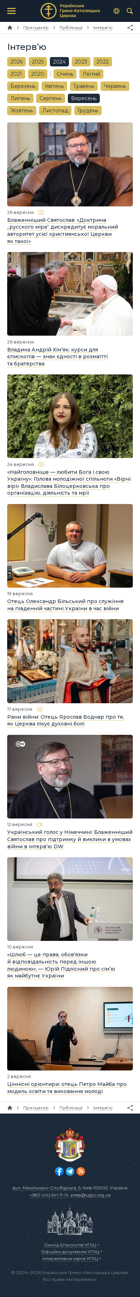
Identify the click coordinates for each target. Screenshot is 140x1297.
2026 (16, 62)
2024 (59, 62)
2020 (37, 74)
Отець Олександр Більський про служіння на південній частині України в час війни (65, 605)
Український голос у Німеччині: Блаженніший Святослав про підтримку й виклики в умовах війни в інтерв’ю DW (69, 839)
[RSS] (80, 1171)
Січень (65, 74)
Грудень (88, 110)
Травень (83, 86)
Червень (115, 86)
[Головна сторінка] (10, 27)
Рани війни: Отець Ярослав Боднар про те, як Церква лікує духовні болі (65, 720)
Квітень (54, 86)
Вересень (84, 98)
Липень (20, 98)
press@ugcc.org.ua (91, 1195)
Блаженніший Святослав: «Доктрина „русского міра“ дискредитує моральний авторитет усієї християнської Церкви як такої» (62, 230)
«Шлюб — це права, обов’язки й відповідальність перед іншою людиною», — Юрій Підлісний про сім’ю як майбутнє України (61, 965)
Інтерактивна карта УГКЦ (70, 1258)
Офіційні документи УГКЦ (70, 1251)
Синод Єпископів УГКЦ (70, 1244)
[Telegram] (70, 1171)
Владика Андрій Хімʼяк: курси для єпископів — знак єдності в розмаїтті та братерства (57, 356)
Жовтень (21, 110)
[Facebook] (59, 1171)
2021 (16, 74)
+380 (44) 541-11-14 (49, 1195)
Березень (23, 86)
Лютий (91, 74)
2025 (38, 62)
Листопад (55, 110)
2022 (103, 62)
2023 (81, 62)
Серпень (50, 98)
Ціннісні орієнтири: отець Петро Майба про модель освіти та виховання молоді (67, 1088)
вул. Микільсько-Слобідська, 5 (46, 1187)
